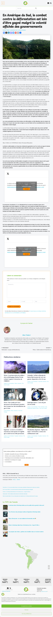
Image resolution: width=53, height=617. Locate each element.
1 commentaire (7, 410)
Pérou (16, 383)
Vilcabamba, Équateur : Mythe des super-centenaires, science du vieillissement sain (37, 431)
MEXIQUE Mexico (5, 581)
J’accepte (26, 188)
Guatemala (29, 408)
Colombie (40, 381)
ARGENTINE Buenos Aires (48, 581)
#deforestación (11, 187)
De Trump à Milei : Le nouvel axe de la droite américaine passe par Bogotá (18, 489)
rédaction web (44, 591)
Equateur (16, 435)
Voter (26, 464)
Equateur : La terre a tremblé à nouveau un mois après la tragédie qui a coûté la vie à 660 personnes (14, 431)
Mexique (34, 408)
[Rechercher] (36, 8)
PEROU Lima (15, 581)
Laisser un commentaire (9, 383)
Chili (39, 406)
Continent (42, 406)
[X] (51, 3)
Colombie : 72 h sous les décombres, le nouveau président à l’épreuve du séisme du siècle (21, 487)
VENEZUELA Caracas (26, 581)
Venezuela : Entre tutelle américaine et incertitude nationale (15, 493)
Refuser (26, 609)
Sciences (19, 383)
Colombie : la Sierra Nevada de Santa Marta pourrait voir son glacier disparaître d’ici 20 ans (36, 377)
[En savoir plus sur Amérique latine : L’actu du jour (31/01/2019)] (38, 394)
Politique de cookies (26, 186)
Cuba (46, 406)
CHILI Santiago (37, 581)
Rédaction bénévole (6, 591)
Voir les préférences (26, 613)
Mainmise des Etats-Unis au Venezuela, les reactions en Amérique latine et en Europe (20, 496)
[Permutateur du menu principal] (2, 3)
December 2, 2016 (39, 187)
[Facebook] (48, 3)
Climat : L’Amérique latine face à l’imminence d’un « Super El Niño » (17, 491)
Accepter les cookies (26, 606)
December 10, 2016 (40, 252)
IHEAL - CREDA (16, 479)
